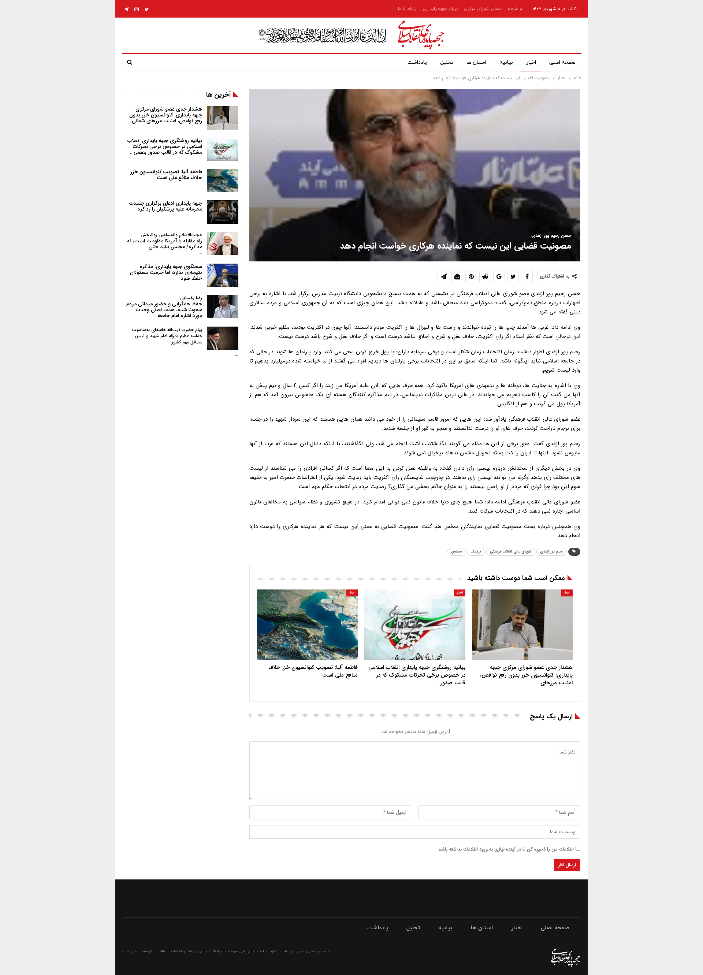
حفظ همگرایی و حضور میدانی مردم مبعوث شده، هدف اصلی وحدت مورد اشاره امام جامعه (164, 307)
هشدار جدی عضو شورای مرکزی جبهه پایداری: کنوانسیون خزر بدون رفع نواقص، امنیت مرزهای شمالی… (165, 115)
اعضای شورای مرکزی (483, 9)
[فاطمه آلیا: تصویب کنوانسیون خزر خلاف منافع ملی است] (307, 624)
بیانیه (506, 62)
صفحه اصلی (562, 62)
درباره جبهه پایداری (440, 9)
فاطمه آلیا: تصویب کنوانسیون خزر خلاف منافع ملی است (166, 175)
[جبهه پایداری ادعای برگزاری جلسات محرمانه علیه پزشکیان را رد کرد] (222, 212)
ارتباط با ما (407, 9)
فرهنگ (475, 551)
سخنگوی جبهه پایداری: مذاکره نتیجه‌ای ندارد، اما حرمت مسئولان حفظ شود (166, 272)
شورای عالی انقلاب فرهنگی (511, 551)
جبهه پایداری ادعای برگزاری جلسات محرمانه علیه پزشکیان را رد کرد (165, 206)
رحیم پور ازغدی (551, 551)
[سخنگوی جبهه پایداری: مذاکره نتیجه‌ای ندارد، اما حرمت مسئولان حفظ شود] (222, 275)
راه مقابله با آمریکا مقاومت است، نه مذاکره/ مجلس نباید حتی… (164, 244)
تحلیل (446, 62)
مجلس (456, 551)
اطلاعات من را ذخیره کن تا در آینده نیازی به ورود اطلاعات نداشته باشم (506, 849)
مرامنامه (516, 9)
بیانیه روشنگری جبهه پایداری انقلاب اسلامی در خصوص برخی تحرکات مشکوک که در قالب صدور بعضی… (164, 146)
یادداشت (417, 62)
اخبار (531, 62)
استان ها (476, 62)
